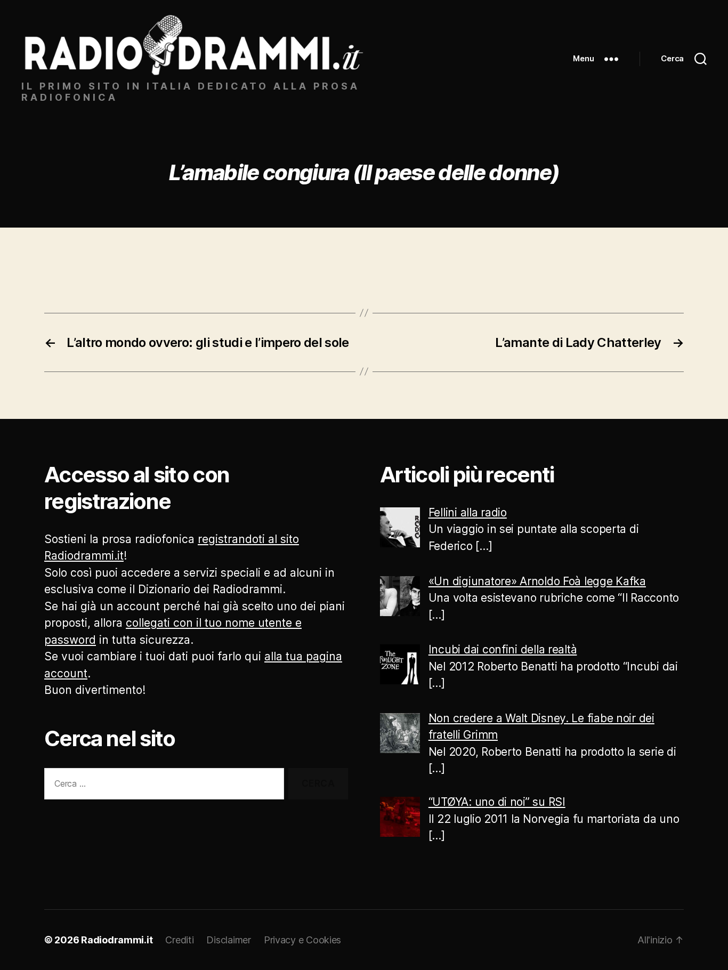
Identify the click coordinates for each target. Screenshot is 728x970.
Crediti (179, 939)
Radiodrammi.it (116, 939)
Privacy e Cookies (302, 939)
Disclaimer (228, 939)
